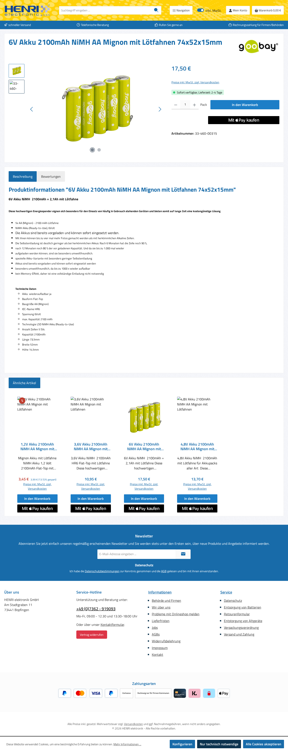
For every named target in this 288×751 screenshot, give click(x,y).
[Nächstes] (160, 109)
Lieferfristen (161, 620)
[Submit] (183, 554)
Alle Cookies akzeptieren (263, 744)
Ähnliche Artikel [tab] (24, 382)
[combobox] (105, 10)
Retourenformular (237, 614)
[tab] (23, 176)
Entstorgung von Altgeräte (243, 620)
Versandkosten (133, 724)
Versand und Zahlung (239, 634)
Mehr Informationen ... (127, 744)
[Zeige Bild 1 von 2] (92, 150)
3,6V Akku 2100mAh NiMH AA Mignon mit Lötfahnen (91, 446)
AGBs (156, 634)
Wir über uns (161, 607)
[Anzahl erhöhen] (194, 104)
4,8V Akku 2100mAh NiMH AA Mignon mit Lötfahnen (197, 446)
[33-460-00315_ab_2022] (95, 109)
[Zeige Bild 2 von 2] (99, 150)
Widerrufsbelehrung (166, 641)
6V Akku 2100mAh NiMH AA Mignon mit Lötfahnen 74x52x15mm (144, 446)
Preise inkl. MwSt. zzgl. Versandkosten (195, 82)
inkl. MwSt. (209, 10)
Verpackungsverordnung (241, 627)
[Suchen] (156, 10)
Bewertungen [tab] (51, 176)
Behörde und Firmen (166, 600)
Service (226, 592)
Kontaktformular (112, 624)
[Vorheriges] (32, 109)
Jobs (155, 627)
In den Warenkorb (245, 104)
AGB (164, 571)
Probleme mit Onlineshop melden (175, 614)
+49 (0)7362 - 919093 (96, 609)
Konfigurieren (182, 744)
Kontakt (157, 654)
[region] (85, 109)
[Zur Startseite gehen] (27, 10)
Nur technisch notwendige (219, 744)
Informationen (160, 592)
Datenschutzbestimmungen (102, 571)
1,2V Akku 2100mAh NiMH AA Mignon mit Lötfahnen (37, 446)
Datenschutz (233, 600)
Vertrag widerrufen (92, 634)
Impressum (160, 647)
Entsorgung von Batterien (242, 607)
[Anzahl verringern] (175, 104)
